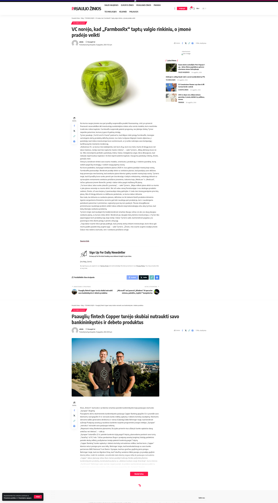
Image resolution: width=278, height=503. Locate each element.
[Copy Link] (189, 43)
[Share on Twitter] (185, 43)
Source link (84, 241)
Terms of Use (104, 266)
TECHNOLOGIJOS (79, 23)
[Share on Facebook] (182, 43)
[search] (194, 8)
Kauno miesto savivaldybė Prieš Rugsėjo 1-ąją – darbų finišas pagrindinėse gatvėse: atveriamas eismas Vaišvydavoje (191, 67)
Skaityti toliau (139, 474)
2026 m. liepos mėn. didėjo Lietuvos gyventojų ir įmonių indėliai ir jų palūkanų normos (191, 97)
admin (81, 42)
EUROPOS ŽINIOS (183, 90)
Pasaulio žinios (86, 8)
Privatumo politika (10, 498)
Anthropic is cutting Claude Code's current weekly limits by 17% (185, 77)
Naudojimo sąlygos (25, 498)
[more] (174, 8)
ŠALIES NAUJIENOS (183, 72)
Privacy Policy (140, 266)
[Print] (192, 43)
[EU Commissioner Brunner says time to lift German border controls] (171, 87)
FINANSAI (181, 102)
